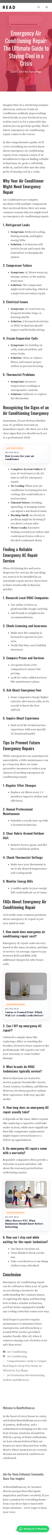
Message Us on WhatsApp (35, 1529)
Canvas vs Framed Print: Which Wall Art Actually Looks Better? (24, 1014)
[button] (39, 7)
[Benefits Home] (9, 7)
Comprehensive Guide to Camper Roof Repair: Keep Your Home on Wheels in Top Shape (25, 1365)
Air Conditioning (17, 1351)
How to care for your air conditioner (19, 458)
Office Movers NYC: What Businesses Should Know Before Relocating (24, 1224)
